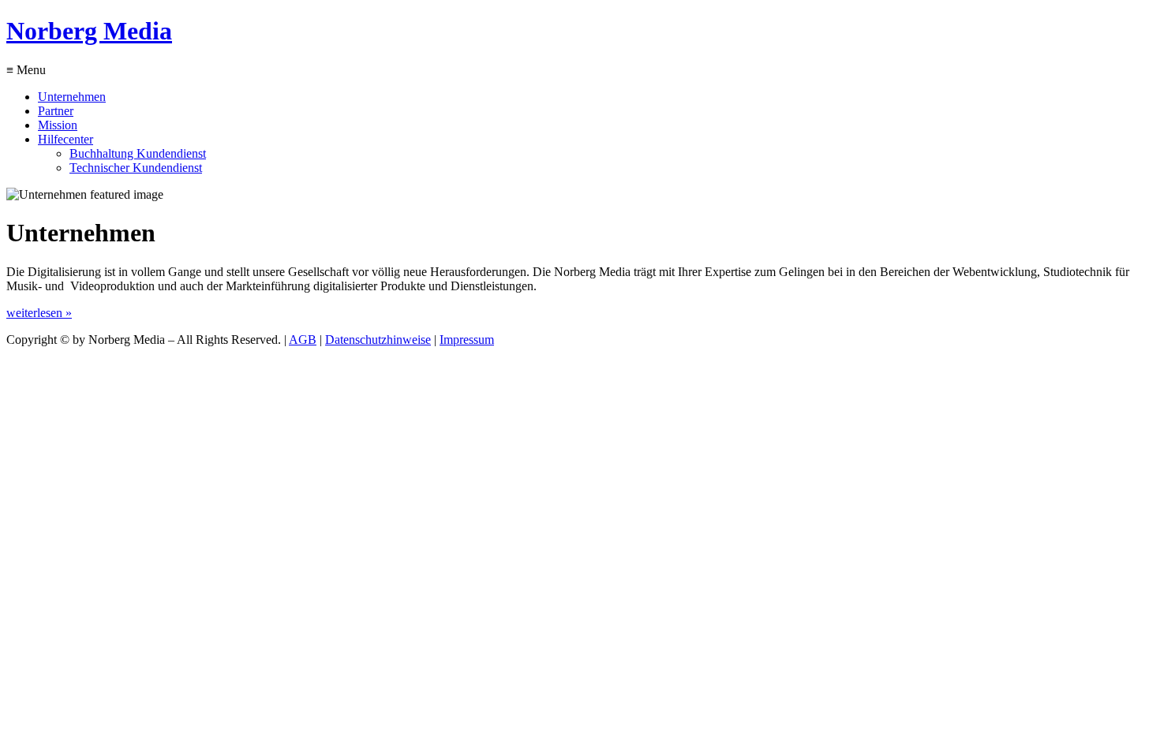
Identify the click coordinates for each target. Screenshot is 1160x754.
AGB (302, 339)
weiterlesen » (39, 312)
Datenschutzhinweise (378, 339)
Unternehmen (72, 96)
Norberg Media (89, 31)
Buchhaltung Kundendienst (137, 153)
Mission (57, 125)
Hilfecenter (65, 139)
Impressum (467, 339)
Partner (55, 111)
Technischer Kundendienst (135, 167)
